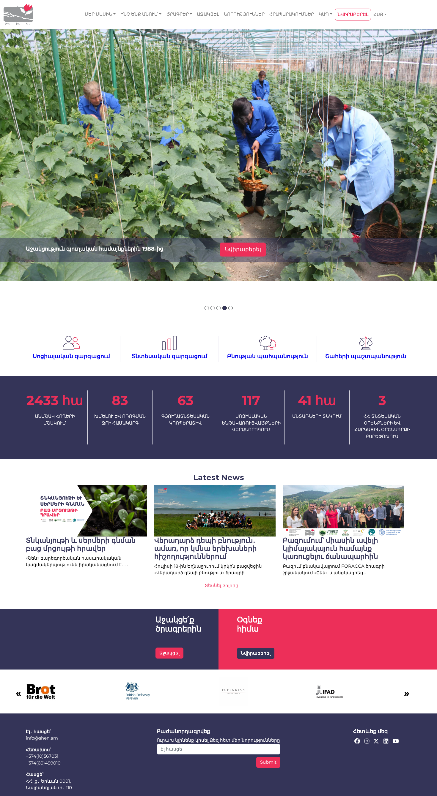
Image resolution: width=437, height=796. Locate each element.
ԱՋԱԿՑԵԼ (208, 14)
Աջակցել (169, 653)
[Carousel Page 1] (207, 308)
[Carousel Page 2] (212, 308)
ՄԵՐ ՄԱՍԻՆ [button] (98, 14)
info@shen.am (42, 738)
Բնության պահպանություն (267, 356)
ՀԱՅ (378, 14)
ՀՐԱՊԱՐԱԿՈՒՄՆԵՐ (291, 14)
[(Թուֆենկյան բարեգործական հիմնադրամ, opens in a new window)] (233, 691)
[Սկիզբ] (18, 14)
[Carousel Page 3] (218, 308)
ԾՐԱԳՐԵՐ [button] (177, 14)
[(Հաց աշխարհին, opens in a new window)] (41, 691)
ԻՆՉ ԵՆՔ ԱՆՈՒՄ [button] (139, 14)
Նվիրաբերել (243, 249)
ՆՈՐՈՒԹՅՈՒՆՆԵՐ (244, 14)
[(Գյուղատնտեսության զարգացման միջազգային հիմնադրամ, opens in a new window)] (330, 691)
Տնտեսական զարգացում (169, 356)
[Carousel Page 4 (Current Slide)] (224, 308)
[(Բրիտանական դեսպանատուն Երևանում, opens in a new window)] (137, 691)
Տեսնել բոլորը (221, 585)
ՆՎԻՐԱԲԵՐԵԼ (352, 14)
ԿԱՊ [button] (324, 14)
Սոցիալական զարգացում (71, 356)
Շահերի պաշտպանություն (365, 356)
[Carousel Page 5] (230, 308)
